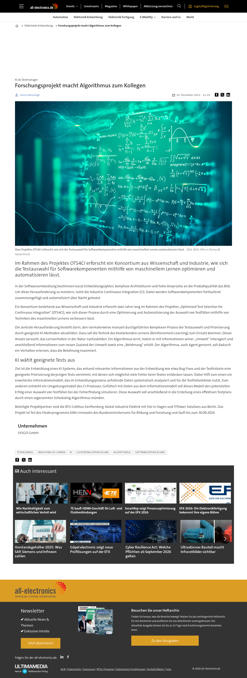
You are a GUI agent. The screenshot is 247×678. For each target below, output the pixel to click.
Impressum (89, 669)
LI (62, 657)
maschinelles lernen (51, 452)
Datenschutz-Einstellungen (130, 669)
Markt (190, 17)
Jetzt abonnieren (40, 643)
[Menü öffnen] (21, 6)
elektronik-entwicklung (93, 452)
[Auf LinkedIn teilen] (229, 95)
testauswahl (25, 452)
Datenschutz (74, 669)
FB (69, 657)
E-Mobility (146, 17)
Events (70, 6)
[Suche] (179, 6)
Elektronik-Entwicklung (88, 17)
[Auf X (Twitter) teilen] (223, 95)
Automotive (60, 17)
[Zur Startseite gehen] (44, 6)
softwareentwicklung (150, 452)
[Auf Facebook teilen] (217, 95)
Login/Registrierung (206, 6)
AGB (63, 669)
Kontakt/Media (155, 669)
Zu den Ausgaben (165, 640)
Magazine (111, 6)
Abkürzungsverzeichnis (158, 6)
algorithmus (122, 452)
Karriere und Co (171, 17)
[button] (22, 539)
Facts (168, 669)
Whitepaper (130, 6)
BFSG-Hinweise (105, 669)
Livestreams (91, 6)
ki (71, 452)
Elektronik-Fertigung (121, 17)
